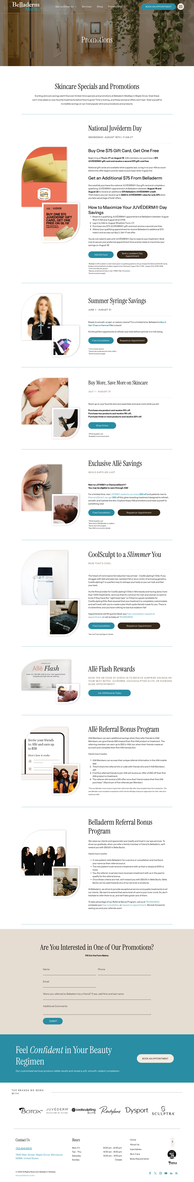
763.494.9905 (126, 617)
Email (46, 981)
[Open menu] (180, 6)
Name (46, 969)
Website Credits (29, 1175)
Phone (101, 969)
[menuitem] (66, 6)
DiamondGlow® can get (104, 497)
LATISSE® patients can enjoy (128, 494)
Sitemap (19, 1175)
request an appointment (134, 905)
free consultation (135, 613)
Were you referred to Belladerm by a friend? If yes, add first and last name (83, 993)
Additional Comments (55, 1006)
